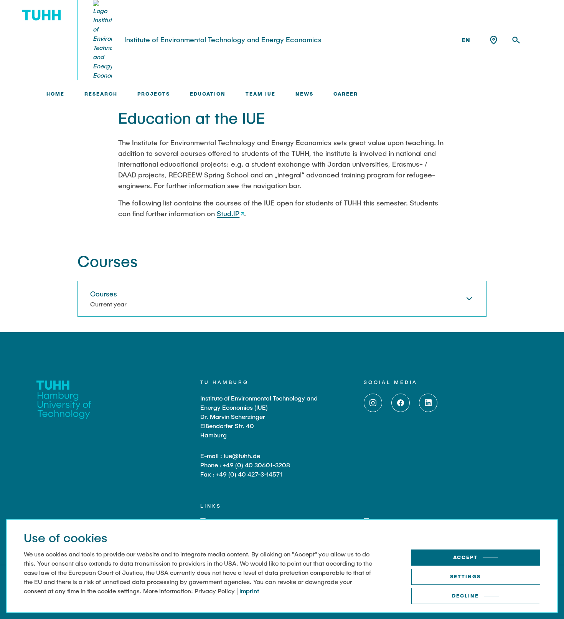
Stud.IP (228, 213)
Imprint (249, 590)
